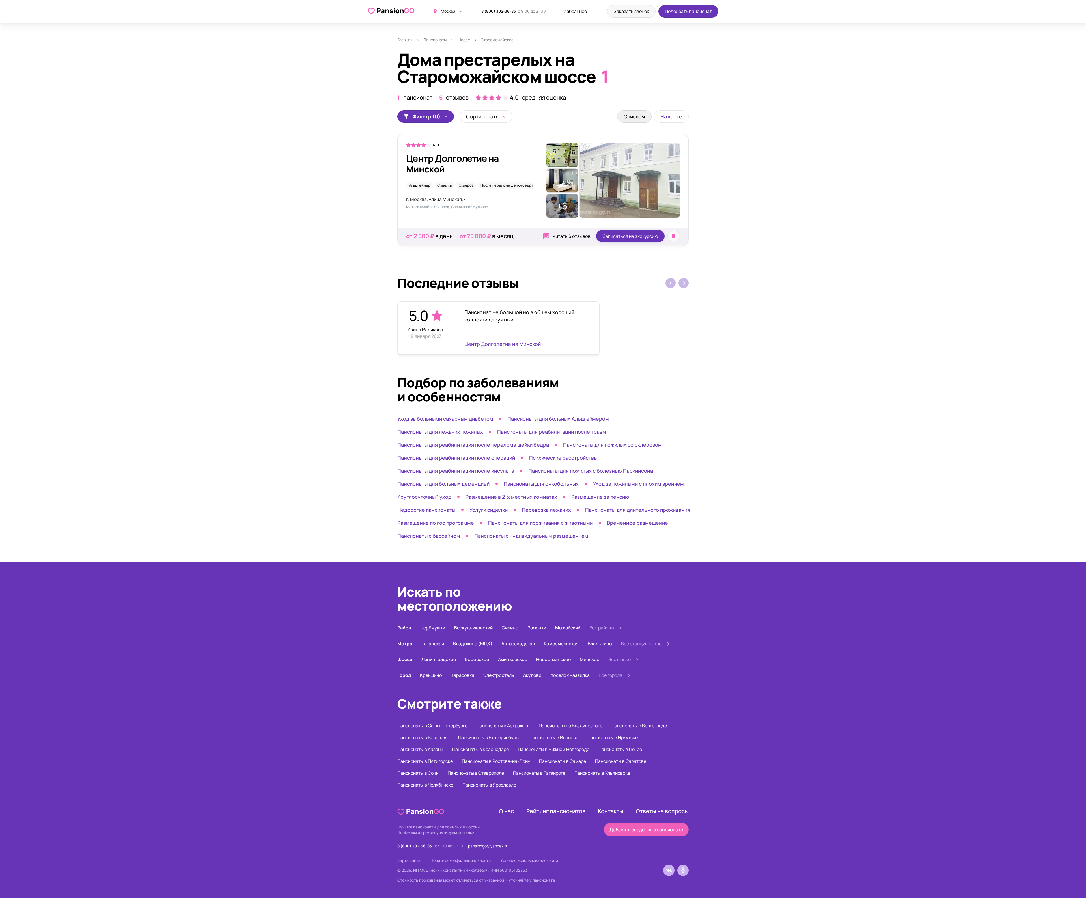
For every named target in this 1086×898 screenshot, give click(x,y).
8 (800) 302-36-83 (498, 11)
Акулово (532, 675)
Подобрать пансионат (688, 11)
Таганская (432, 643)
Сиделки (444, 185)
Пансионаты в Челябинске (425, 785)
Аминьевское (512, 659)
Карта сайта (409, 860)
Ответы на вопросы (662, 811)
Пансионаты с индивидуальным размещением (531, 535)
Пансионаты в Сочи (418, 773)
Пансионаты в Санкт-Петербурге (432, 725)
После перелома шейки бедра (506, 185)
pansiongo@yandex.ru (488, 846)
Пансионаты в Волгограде (639, 725)
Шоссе (463, 39)
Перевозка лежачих (546, 509)
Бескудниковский (473, 628)
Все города (610, 675)
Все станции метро (641, 643)
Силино (510, 628)
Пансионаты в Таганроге (539, 773)
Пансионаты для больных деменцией (443, 483)
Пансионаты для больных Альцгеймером (558, 418)
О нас (506, 811)
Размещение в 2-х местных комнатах (511, 496)
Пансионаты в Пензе (620, 749)
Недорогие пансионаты (426, 509)
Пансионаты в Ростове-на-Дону (496, 761)
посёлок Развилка (570, 675)
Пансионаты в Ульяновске (602, 773)
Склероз (466, 185)
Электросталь (498, 675)
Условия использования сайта (529, 860)
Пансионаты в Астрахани (503, 725)
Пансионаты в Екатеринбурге (489, 737)
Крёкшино (431, 675)
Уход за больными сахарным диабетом (445, 418)
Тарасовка (462, 675)
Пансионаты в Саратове (620, 761)
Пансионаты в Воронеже (423, 737)
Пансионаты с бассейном (428, 535)
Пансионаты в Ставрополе (476, 773)
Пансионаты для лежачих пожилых (440, 431)
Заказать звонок (631, 11)
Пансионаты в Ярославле (489, 785)
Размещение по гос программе (435, 522)
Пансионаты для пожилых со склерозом (612, 444)
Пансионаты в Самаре (562, 761)
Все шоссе (619, 659)
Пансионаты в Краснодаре (480, 749)
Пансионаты (435, 39)
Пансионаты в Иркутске (612, 737)
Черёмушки (432, 628)
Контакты (610, 811)
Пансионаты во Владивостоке (570, 725)
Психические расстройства (563, 457)
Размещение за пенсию (600, 496)
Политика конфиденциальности (460, 860)
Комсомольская (561, 643)
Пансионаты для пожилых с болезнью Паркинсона (590, 470)
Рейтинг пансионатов (555, 811)
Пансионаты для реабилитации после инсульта (455, 470)
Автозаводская (518, 643)
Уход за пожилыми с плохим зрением (638, 483)
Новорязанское (553, 659)
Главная (405, 39)
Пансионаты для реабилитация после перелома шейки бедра (473, 444)
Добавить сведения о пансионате (646, 829)
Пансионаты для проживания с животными (540, 522)
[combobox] (486, 116)
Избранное (575, 11)
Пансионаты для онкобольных (541, 483)
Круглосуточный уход (424, 496)
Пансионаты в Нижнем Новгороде (553, 749)
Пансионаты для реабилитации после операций (456, 457)
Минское (589, 659)
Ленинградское (438, 659)
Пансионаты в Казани (420, 749)
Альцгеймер (419, 185)
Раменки (536, 628)
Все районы (601, 628)
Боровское (477, 659)
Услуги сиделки (488, 509)
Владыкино (600, 643)
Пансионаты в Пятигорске (425, 761)
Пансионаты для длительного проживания (637, 509)
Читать (571, 236)
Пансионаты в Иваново (553, 737)
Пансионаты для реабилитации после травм (551, 431)
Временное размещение (637, 522)
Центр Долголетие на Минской (452, 163)
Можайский (567, 628)
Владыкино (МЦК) (472, 643)
